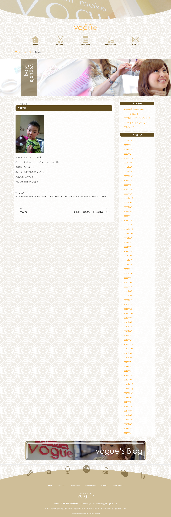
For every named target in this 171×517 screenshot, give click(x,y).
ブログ (21, 193)
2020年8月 (128, 282)
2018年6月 (128, 367)
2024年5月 (128, 167)
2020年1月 (128, 304)
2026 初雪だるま (131, 114)
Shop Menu (85, 45)
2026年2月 (128, 145)
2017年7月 (128, 406)
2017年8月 (128, 402)
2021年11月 (128, 229)
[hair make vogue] (85, 498)
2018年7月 (128, 362)
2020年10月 (128, 274)
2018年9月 (128, 353)
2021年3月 (128, 256)
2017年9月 (128, 398)
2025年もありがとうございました (137, 118)
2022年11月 (128, 198)
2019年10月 (128, 313)
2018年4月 (128, 375)
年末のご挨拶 (129, 127)
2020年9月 (128, 278)
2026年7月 (128, 141)
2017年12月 (128, 384)
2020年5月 (128, 287)
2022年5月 (128, 212)
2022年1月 (128, 225)
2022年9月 (128, 203)
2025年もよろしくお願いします (136, 123)
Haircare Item (110, 45)
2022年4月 (128, 216)
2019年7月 (128, 318)
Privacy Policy (118, 485)
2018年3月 (128, 380)
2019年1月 (128, 340)
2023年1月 (128, 194)
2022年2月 (128, 220)
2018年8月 (128, 358)
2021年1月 (128, 265)
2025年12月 (128, 150)
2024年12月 (128, 158)
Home (35, 45)
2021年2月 (128, 260)
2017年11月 (128, 389)
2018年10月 (128, 349)
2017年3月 (128, 424)
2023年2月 (128, 189)
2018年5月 (128, 371)
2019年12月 (128, 309)
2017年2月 (128, 429)
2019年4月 (128, 331)
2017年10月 (128, 393)
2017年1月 (128, 433)
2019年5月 (128, 327)
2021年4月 (128, 251)
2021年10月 (128, 234)
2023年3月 (128, 185)
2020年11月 (128, 269)
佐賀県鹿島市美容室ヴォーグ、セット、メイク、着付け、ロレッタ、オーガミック (49, 196)
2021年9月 (128, 238)
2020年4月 (128, 291)
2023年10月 (128, 176)
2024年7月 (128, 163)
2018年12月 (128, 344)
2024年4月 (128, 172)
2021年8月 (128, 243)
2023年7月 (128, 180)
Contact (135, 45)
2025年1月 (128, 154)
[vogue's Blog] (85, 459)
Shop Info (60, 45)
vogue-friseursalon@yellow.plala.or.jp (102, 504)
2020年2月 (128, 300)
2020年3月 (128, 296)
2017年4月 (128, 420)
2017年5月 (128, 415)
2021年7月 (128, 247)
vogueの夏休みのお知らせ (134, 109)
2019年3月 (128, 336)
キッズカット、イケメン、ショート (93, 196)
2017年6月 (128, 411)
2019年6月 (128, 322)
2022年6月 (128, 207)
